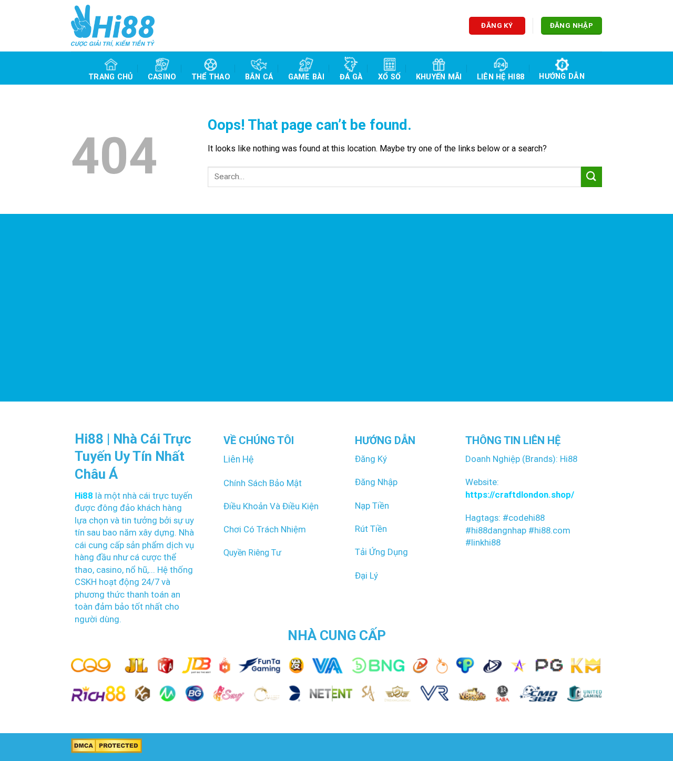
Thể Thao (210, 77)
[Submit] (591, 177)
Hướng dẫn (562, 76)
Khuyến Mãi (439, 77)
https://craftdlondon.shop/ (519, 494)
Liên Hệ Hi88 (500, 77)
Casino (162, 77)
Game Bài (306, 77)
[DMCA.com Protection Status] (106, 745)
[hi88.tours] (113, 26)
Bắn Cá (259, 77)
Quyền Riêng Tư (252, 553)
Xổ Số (389, 77)
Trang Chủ (110, 77)
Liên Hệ (238, 459)
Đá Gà (351, 77)
